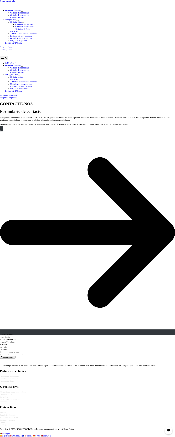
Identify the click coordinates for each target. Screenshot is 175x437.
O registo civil (11, 20)
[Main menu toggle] (4, 58)
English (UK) (17, 436)
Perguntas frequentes (18, 40)
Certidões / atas (16, 77)
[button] (87, 47)
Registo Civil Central (13, 43)
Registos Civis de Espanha (21, 36)
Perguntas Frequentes (19, 89)
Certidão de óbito (17, 17)
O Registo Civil (11, 75)
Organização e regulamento (21, 38)
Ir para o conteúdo (7, 1)
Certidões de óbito (22, 29)
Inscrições (14, 31)
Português (6, 433)
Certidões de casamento (24, 27)
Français (29, 436)
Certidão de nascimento (19, 13)
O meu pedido (6, 49)
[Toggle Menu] (22, 11)
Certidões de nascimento (25, 24)
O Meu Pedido (11, 63)
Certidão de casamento (19, 15)
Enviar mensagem (7, 357)
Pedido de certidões (13, 10)
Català (38, 436)
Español (5, 436)
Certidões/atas (16, 22)
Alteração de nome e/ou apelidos (23, 34)
